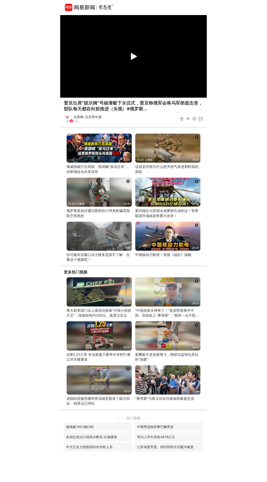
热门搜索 (133, 418)
